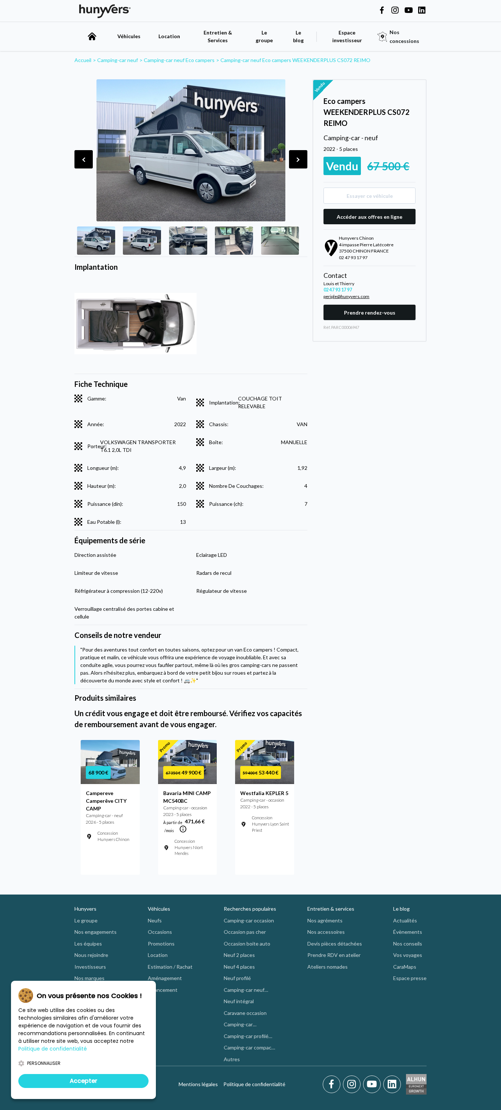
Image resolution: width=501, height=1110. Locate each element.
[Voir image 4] (234, 240)
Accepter (83, 1081)
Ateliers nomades (327, 967)
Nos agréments (325, 920)
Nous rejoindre (91, 955)
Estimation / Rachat (170, 967)
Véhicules (128, 36)
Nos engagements (95, 932)
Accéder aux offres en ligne (369, 217)
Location (169, 36)
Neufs (155, 920)
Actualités (405, 920)
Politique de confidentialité (254, 1084)
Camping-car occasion (249, 920)
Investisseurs (90, 967)
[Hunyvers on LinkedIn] (422, 11)
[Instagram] (353, 1084)
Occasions (160, 932)
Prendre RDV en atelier (334, 955)
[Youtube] (373, 1084)
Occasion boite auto (247, 943)
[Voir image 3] (188, 240)
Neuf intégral (239, 1001)
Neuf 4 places (239, 967)
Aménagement (165, 978)
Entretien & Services (218, 36)
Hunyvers (85, 909)
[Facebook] (333, 1084)
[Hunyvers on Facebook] (382, 11)
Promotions (161, 943)
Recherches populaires (250, 909)
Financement (163, 990)
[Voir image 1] (96, 240)
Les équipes (88, 943)
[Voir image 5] (280, 240)
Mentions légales (198, 1084)
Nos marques (89, 978)
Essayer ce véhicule (370, 196)
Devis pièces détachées (334, 943)
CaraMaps (404, 967)
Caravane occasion (245, 1013)
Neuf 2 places (239, 955)
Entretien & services (330, 909)
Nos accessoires (326, 932)
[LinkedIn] (392, 1084)
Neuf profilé (237, 978)
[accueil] (92, 36)
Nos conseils (407, 943)
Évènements (407, 932)
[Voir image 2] (142, 240)
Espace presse (410, 978)
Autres (232, 1059)
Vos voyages (407, 955)
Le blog (401, 909)
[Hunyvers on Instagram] (395, 11)
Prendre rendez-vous (369, 312)
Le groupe (264, 36)
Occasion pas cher (245, 932)
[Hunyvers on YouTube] (408, 11)
